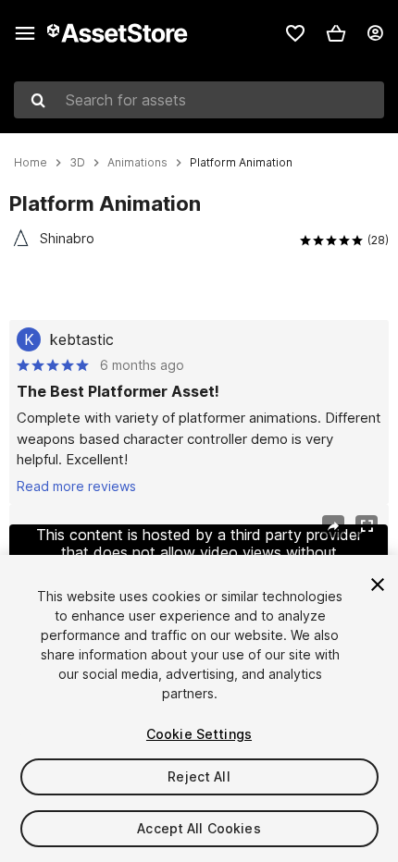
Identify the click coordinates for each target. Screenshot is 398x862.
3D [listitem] (77, 162)
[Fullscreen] (366, 526)
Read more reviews (76, 486)
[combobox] (199, 99)
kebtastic (82, 339)
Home (30, 162)
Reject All (199, 776)
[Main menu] (25, 33)
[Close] (378, 584)
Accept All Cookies (199, 828)
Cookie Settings (199, 734)
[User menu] (375, 33)
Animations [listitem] (137, 162)
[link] (295, 33)
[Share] (333, 526)
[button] (336, 33)
